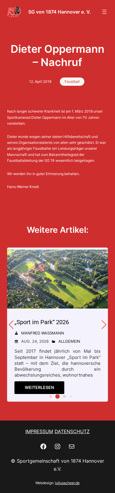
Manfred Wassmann (42, 333)
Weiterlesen (39, 387)
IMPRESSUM (39, 431)
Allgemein (69, 341)
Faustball (72, 81)
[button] (50, 396)
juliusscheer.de (67, 483)
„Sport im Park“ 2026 (41, 322)
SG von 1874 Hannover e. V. (59, 12)
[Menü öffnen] (104, 11)
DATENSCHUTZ (72, 431)
